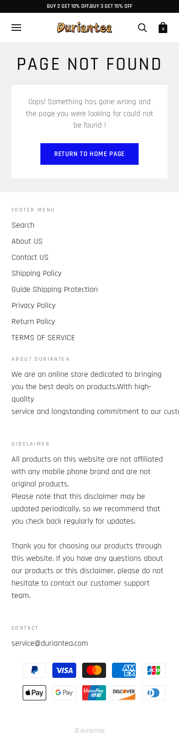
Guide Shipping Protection (54, 289)
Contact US (30, 257)
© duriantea (90, 730)
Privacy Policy (33, 305)
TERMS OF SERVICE (43, 337)
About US (27, 241)
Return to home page (89, 154)
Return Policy (33, 321)
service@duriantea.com (49, 643)
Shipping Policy (36, 273)
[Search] (142, 27)
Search (22, 225)
